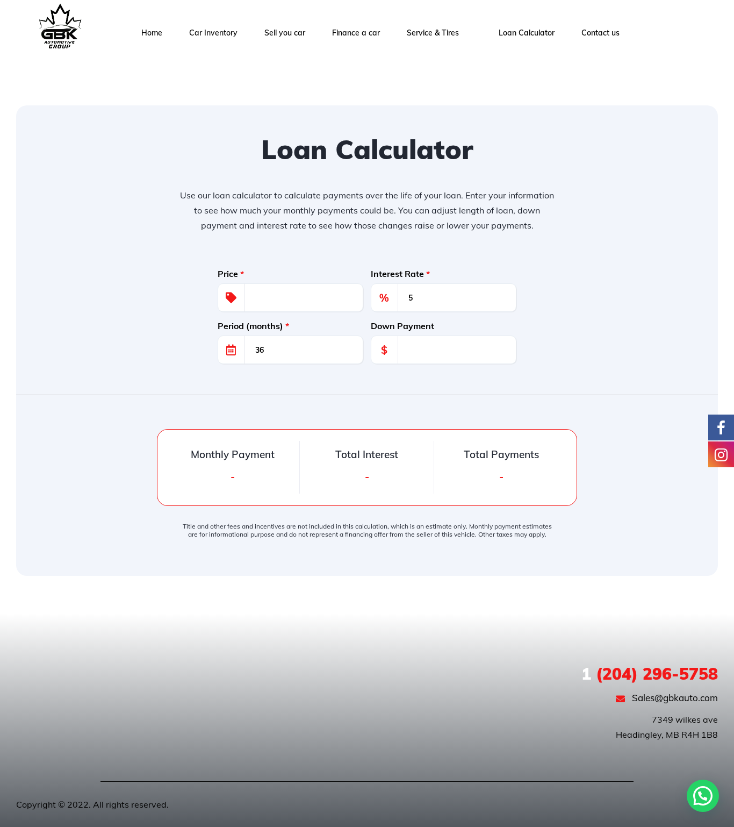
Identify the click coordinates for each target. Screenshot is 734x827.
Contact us (600, 33)
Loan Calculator (527, 33)
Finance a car (356, 33)
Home (151, 33)
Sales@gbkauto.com (674, 697)
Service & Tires (433, 33)
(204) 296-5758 (649, 674)
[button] (703, 796)
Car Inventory (213, 33)
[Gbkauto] (59, 32)
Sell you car (284, 33)
